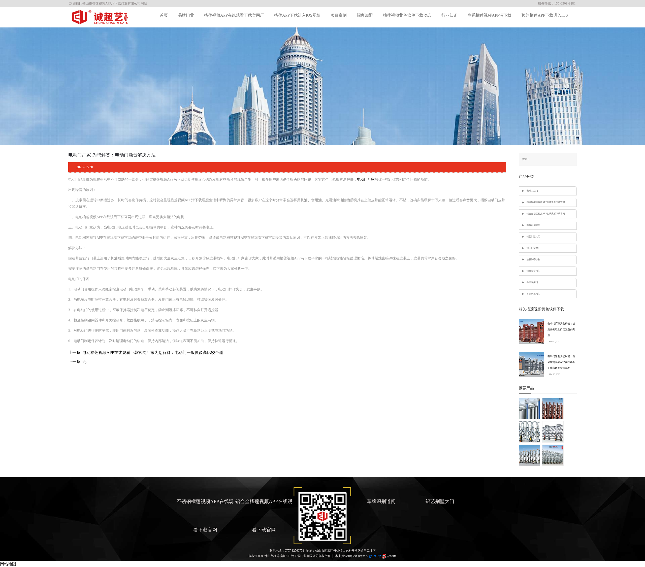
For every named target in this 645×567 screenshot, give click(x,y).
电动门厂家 (366, 179)
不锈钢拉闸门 (533, 293)
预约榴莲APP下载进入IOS (545, 15)
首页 (164, 15)
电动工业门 (532, 190)
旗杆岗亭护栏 (533, 259)
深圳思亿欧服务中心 (356, 556)
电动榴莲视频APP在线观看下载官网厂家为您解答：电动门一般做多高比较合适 (152, 352)
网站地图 (8, 564)
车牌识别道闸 (533, 225)
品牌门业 (186, 15)
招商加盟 (365, 15)
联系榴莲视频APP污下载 (489, 15)
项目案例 (339, 15)
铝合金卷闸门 (533, 271)
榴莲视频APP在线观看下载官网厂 (234, 15)
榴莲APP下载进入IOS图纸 (297, 15)
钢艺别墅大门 (533, 248)
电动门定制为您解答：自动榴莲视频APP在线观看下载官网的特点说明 (561, 362)
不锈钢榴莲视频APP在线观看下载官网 (546, 202)
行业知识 (449, 15)
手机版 (393, 556)
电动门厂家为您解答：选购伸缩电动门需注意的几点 (561, 329)
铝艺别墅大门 (533, 236)
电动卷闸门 (532, 282)
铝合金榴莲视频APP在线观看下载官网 (546, 213)
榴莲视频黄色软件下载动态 (407, 15)
